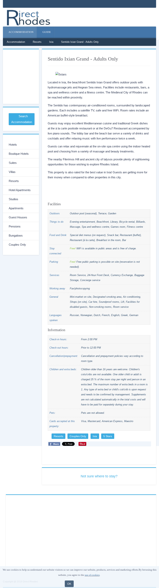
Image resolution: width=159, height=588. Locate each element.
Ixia (51, 41)
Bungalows (16, 235)
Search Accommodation (21, 119)
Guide (46, 32)
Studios (13, 199)
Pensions (15, 226)
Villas (12, 171)
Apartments (16, 208)
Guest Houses (18, 217)
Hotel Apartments (20, 190)
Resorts (37, 41)
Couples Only (78, 436)
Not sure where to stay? (99, 476)
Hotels (13, 144)
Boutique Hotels (19, 153)
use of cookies (92, 574)
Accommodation (21, 32)
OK (69, 583)
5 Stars (107, 436)
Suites (13, 162)
